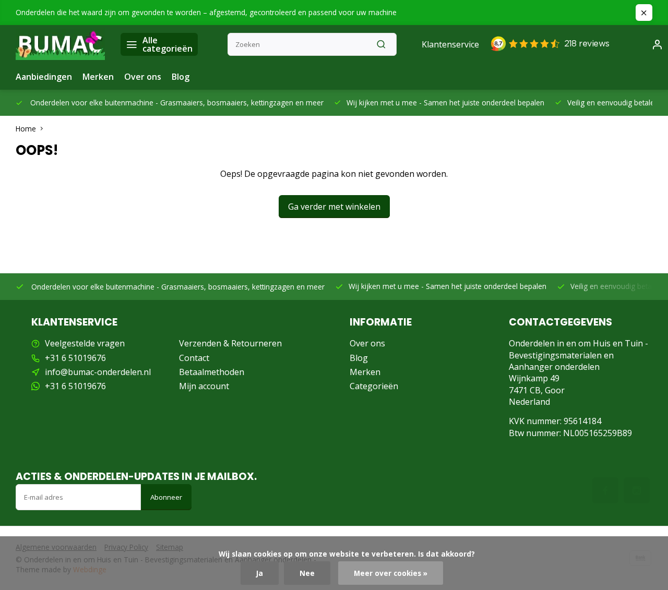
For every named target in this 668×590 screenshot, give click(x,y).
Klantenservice (450, 44)
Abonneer (166, 497)
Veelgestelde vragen (85, 343)
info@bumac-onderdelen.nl (98, 372)
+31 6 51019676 (75, 358)
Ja (259, 573)
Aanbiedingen (44, 76)
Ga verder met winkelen (334, 206)
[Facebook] (605, 490)
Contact (194, 358)
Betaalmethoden (211, 372)
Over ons (142, 76)
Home (26, 129)
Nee (307, 573)
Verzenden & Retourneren (230, 343)
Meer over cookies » (390, 573)
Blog (180, 76)
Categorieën (374, 386)
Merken (98, 76)
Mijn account (204, 386)
